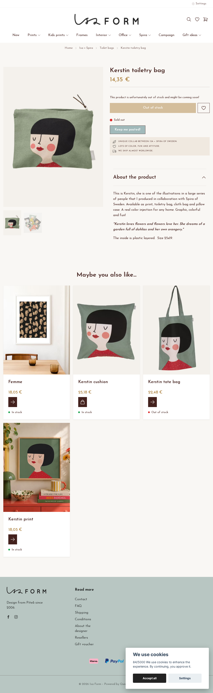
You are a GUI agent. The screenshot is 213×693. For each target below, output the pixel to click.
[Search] (189, 19)
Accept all (150, 678)
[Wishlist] (197, 19)
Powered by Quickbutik (119, 684)
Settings (185, 678)
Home (69, 48)
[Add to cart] (82, 402)
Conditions (83, 619)
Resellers (81, 637)
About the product (134, 177)
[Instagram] (16, 617)
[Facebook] (8, 617)
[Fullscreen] (53, 137)
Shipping (81, 612)
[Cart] (205, 19)
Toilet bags (107, 48)
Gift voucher (84, 644)
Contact (81, 599)
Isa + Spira (86, 48)
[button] (96, 139)
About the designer (82, 628)
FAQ (78, 606)
